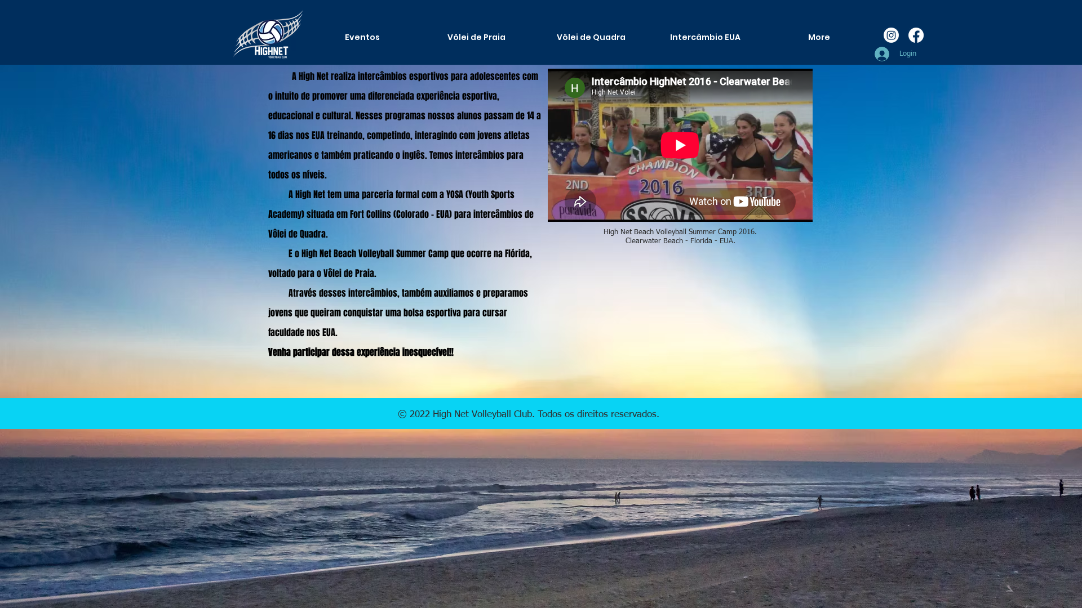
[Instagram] (891, 35)
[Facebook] (916, 35)
